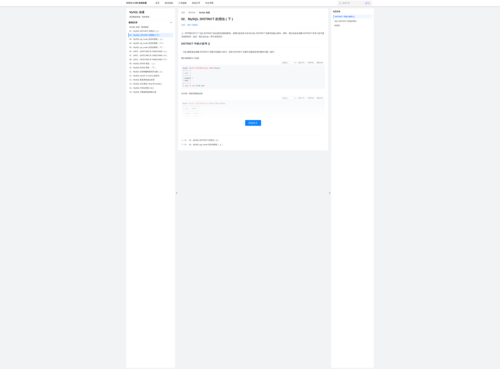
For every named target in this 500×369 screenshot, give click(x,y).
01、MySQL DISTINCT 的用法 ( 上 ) (144, 31)
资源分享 (196, 3)
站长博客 (209, 3)
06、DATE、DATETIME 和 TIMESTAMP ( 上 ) (148, 51)
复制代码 (320, 63)
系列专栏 (192, 12)
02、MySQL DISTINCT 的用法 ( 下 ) (144, 35)
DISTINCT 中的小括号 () (345, 17)
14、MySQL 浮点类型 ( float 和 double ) (145, 84)
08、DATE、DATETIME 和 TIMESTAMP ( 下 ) (148, 59)
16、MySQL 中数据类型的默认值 (142, 92)
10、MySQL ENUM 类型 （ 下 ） (142, 68)
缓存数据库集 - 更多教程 (139, 17)
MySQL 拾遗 (136, 12)
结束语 (337, 25)
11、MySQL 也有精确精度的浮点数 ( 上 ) (145, 72)
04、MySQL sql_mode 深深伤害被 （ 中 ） (147, 43)
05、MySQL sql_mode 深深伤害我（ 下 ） (146, 47)
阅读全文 (253, 123)
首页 (157, 3)
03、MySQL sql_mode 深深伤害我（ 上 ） (146, 39)
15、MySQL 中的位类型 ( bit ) (141, 88)
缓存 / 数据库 (192, 25)
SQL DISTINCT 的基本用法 (345, 21)
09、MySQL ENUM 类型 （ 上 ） (142, 64)
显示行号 (301, 63)
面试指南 (169, 3)
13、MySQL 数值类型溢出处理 (141, 80)
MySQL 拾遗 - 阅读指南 (139, 27)
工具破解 (182, 3)
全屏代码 (310, 63)
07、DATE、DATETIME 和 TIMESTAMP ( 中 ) (148, 55)
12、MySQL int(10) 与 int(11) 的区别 (144, 76)
